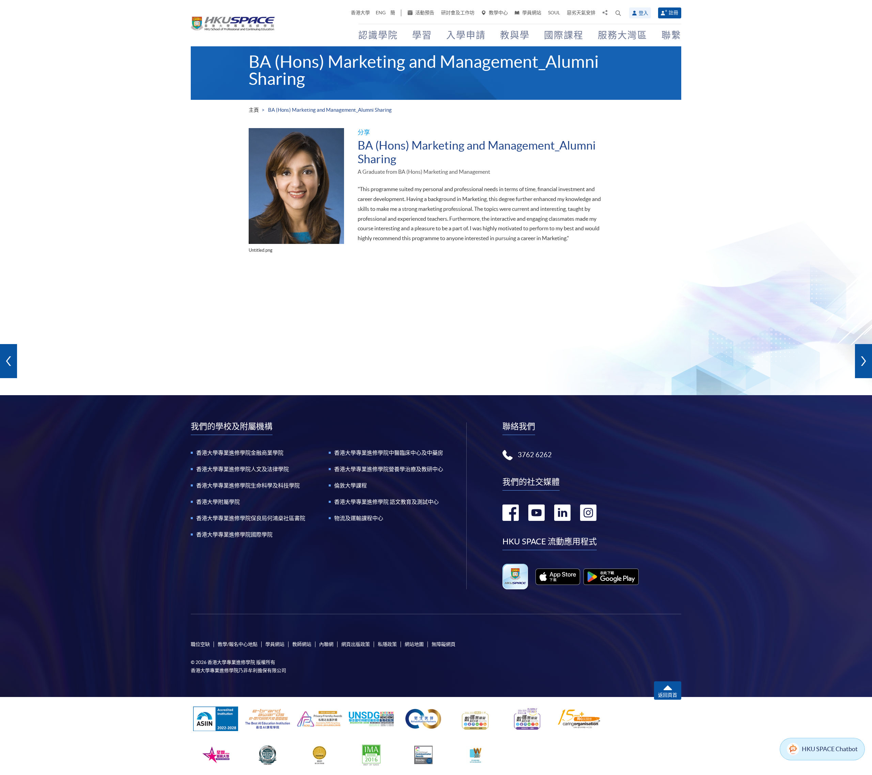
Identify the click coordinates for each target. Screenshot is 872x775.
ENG (381, 12)
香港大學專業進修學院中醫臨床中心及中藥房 (388, 453)
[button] (618, 13)
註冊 (673, 12)
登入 (643, 13)
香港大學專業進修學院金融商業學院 (239, 453)
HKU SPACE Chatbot (830, 749)
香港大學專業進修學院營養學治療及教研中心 (388, 469)
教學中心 (498, 12)
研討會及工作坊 (457, 12)
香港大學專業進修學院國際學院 (234, 534)
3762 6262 (535, 455)
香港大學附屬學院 (218, 502)
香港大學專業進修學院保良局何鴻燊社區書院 (250, 518)
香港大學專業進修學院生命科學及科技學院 (248, 485)
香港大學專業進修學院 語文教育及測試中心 (386, 502)
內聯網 (326, 644)
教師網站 (301, 644)
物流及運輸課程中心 (358, 518)
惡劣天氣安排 (581, 12)
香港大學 (360, 12)
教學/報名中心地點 (238, 644)
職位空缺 (200, 644)
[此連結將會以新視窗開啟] (557, 577)
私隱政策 (387, 644)
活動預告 (424, 12)
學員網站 (531, 12)
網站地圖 (414, 644)
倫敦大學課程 (350, 485)
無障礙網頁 (443, 644)
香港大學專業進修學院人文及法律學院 (242, 469)
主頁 (254, 110)
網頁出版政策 (355, 644)
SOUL (554, 12)
